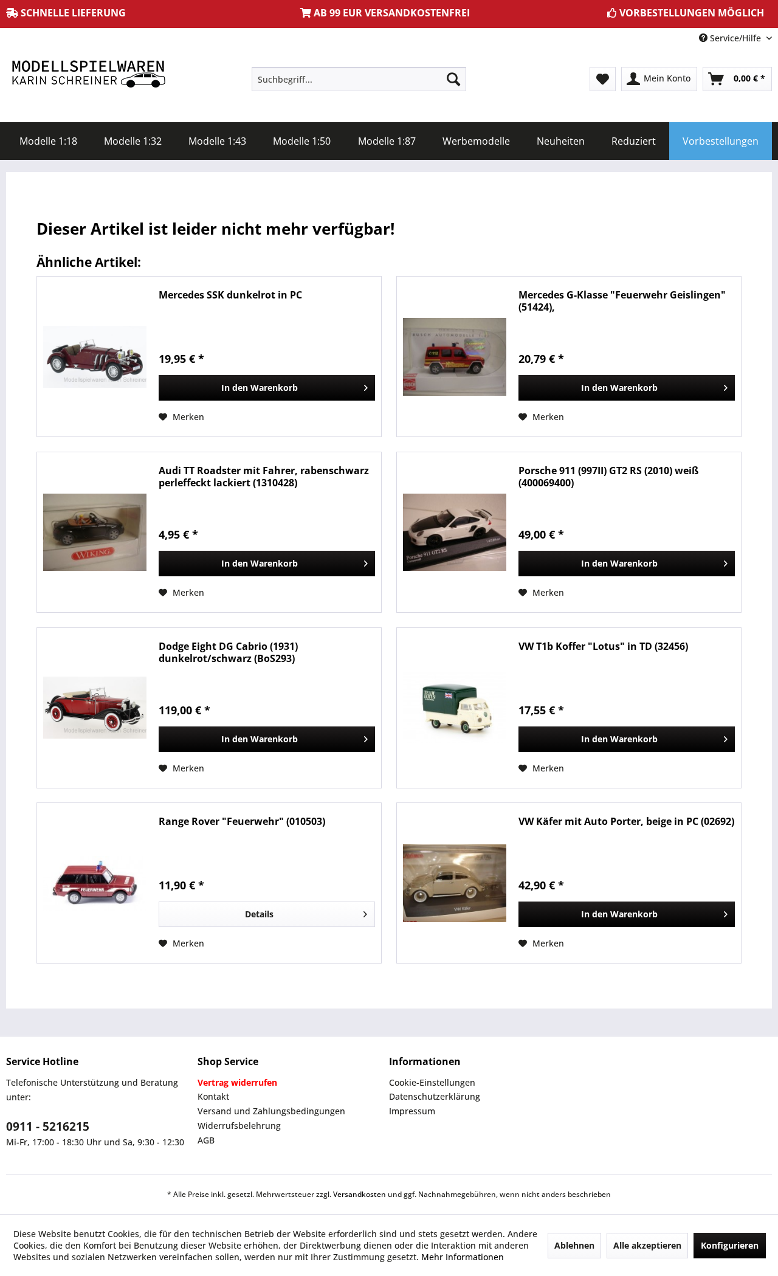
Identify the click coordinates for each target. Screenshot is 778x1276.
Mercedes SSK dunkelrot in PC (230, 295)
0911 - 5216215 (47, 1126)
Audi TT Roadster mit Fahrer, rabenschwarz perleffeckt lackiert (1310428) (264, 476)
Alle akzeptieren (647, 1245)
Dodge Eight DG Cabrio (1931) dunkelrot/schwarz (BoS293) (228, 652)
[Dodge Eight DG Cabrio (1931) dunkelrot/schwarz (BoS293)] (94, 708)
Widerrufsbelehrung (239, 1125)
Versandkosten (359, 1194)
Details (259, 914)
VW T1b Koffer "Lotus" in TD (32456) (603, 646)
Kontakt (213, 1096)
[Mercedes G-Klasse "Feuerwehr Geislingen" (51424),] (454, 356)
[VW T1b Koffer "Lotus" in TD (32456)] (454, 708)
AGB (206, 1140)
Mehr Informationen (462, 1257)
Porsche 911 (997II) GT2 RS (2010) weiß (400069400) (608, 476)
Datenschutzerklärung (434, 1096)
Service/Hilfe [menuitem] (735, 38)
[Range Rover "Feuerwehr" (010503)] (94, 883)
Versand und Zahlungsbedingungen (271, 1111)
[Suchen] (453, 79)
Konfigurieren (730, 1245)
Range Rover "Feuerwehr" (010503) (242, 821)
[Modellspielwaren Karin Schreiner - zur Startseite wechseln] (88, 75)
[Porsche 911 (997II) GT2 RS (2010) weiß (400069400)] (454, 532)
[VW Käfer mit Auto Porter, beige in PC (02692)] (454, 883)
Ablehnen (574, 1245)
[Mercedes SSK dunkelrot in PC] (94, 356)
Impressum (412, 1111)
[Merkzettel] (603, 79)
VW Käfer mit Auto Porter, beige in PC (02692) (626, 821)
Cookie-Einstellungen (432, 1082)
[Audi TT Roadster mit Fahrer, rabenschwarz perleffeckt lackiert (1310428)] (94, 532)
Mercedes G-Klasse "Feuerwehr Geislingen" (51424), (622, 301)
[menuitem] (359, 79)
